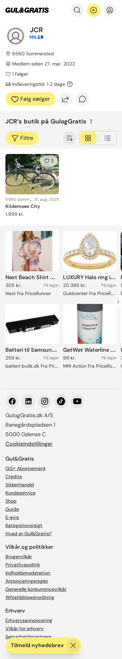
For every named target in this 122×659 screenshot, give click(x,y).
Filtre (26, 137)
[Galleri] (88, 138)
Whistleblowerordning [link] (29, 597)
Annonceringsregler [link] (26, 581)
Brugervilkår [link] (18, 557)
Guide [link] (12, 509)
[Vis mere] (69, 138)
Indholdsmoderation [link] (27, 573)
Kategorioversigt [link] (23, 525)
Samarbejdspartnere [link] (28, 637)
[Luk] (73, 645)
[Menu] (110, 10)
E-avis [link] (12, 517)
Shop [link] (11, 501)
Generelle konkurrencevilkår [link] (35, 589)
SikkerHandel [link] (19, 485)
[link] (27, 10)
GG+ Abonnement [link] (25, 468)
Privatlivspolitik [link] (22, 565)
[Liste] (107, 138)
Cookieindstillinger (29, 443)
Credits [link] (13, 476)
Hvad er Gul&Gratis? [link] (28, 533)
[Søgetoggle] (77, 10)
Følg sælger (35, 98)
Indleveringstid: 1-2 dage (38, 84)
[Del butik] (65, 99)
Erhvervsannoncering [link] (28, 620)
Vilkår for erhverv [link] (24, 628)
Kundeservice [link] (20, 493)
